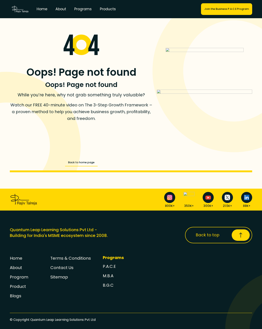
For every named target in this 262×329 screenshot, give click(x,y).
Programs (83, 9)
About (60, 9)
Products (108, 9)
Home (42, 9)
